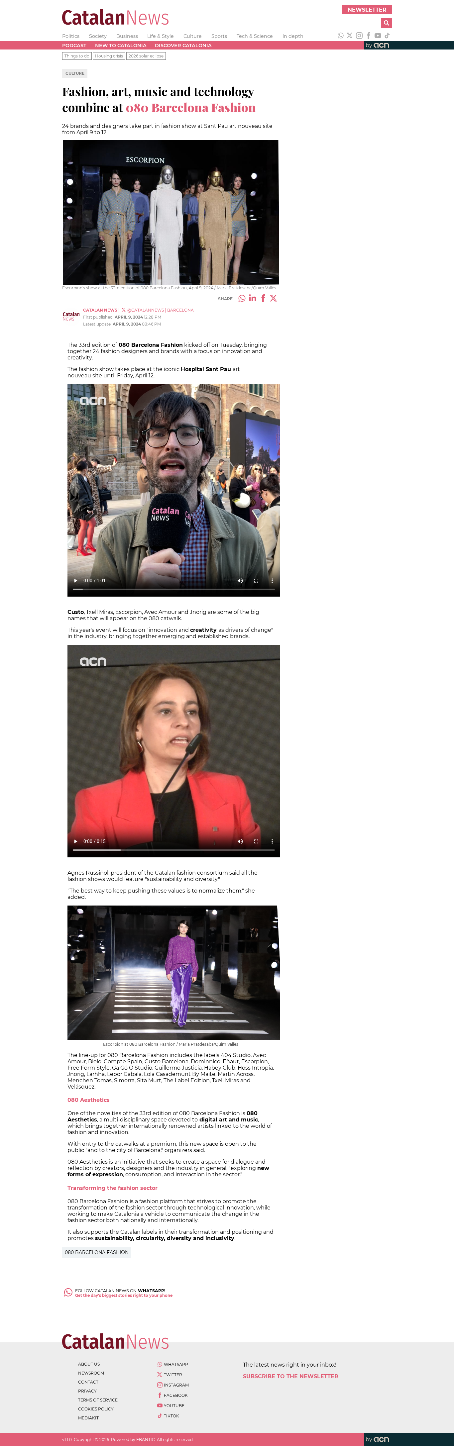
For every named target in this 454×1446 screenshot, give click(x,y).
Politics (70, 36)
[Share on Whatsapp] (242, 299)
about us (89, 1364)
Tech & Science (255, 36)
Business (127, 36)
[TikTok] (387, 36)
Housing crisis (109, 55)
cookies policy (96, 1408)
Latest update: (98, 324)
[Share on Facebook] (263, 299)
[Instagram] (359, 36)
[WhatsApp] (340, 36)
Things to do (76, 55)
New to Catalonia (121, 45)
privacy (87, 1391)
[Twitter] (350, 36)
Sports (219, 36)
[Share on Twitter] (274, 299)
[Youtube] (378, 36)
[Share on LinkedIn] (252, 299)
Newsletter (367, 10)
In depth (293, 36)
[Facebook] (368, 36)
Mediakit (88, 1417)
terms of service (98, 1400)
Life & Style (160, 36)
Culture (192, 36)
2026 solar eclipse (146, 55)
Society (98, 36)
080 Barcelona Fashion (97, 1252)
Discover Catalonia (183, 45)
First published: (99, 317)
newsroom (91, 1373)
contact (88, 1382)
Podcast (74, 45)
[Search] (386, 23)
